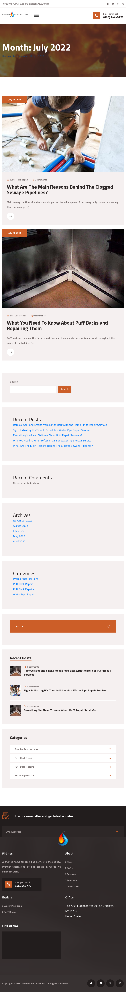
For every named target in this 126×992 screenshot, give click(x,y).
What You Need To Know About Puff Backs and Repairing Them (57, 325)
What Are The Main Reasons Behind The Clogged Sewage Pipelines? (60, 189)
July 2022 (18, 531)
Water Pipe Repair (19, 179)
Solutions (72, 880)
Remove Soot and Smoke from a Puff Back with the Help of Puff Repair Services (60, 425)
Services (71, 874)
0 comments (41, 179)
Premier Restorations (25, 579)
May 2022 (19, 536)
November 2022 (22, 520)
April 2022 (19, 541)
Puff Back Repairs (23, 589)
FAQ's (70, 868)
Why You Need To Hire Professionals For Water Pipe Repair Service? (53, 440)
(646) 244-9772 (113, 17)
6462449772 (23, 886)
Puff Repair (10, 912)
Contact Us (73, 886)
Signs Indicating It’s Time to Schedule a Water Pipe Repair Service (51, 430)
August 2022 (20, 526)
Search (14, 382)
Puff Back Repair (18, 315)
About (70, 862)
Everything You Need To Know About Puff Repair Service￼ (47, 435)
